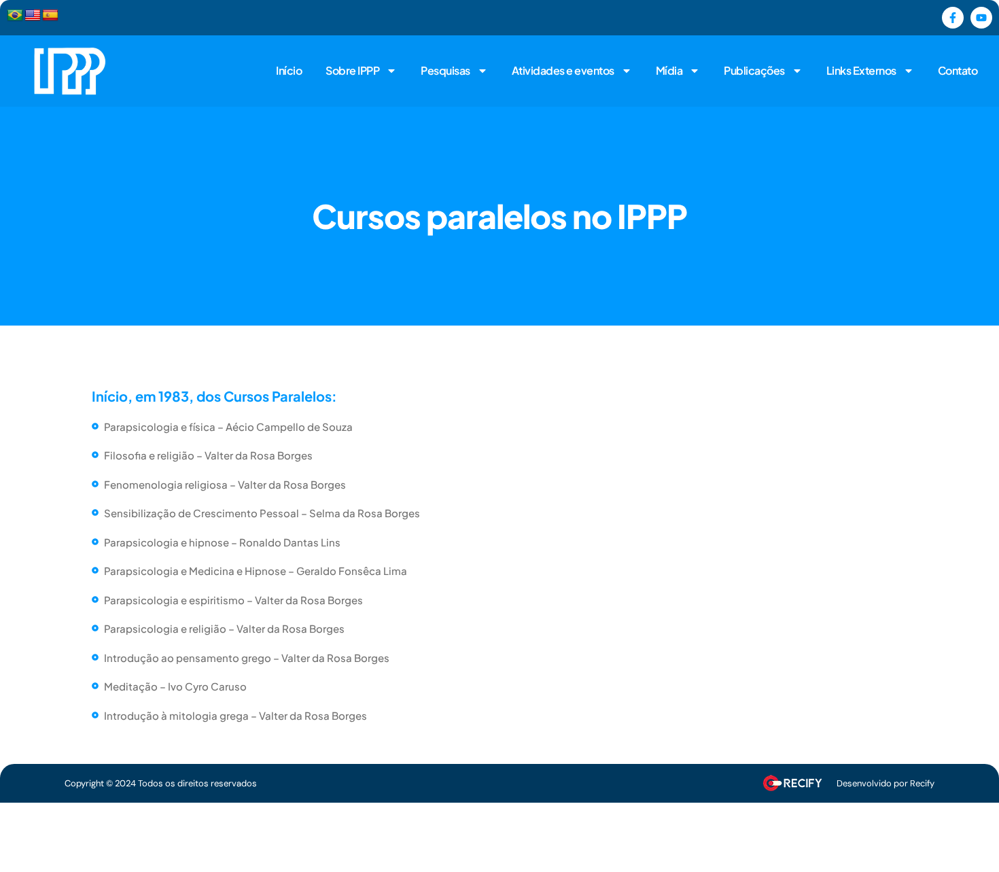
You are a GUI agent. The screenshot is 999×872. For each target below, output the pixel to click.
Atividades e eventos (563, 70)
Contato (958, 70)
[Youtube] (981, 18)
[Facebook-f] (953, 18)
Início (289, 70)
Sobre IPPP (352, 70)
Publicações (754, 70)
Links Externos (861, 70)
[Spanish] (50, 15)
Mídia (669, 70)
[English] (32, 15)
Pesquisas (445, 70)
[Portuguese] (15, 15)
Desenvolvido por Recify (885, 783)
